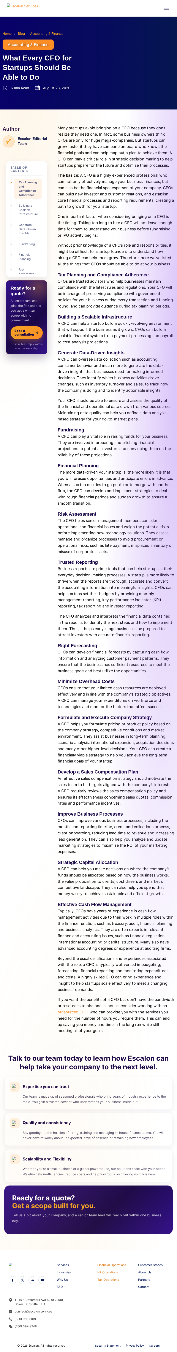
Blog (21, 34)
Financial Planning (25, 257)
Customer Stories (150, 1265)
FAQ (60, 1287)
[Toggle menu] (166, 8)
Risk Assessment (27, 272)
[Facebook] (12, 1280)
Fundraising (27, 244)
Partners (144, 1279)
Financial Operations (111, 1265)
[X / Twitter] (22, 1280)
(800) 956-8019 (25, 1319)
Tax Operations (108, 1279)
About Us (145, 1272)
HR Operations (107, 1272)
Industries (64, 1272)
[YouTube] (42, 1280)
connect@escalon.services (33, 1311)
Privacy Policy (135, 1345)
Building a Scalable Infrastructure (28, 210)
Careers (143, 1287)
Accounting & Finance (46, 34)
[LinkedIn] (32, 1280)
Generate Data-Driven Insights (27, 229)
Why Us (62, 1279)
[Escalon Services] (24, 8)
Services (63, 1265)
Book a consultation (26, 332)
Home (7, 34)
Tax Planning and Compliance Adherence (28, 189)
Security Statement (108, 1345)
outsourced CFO (72, 1012)
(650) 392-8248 (26, 1326)
